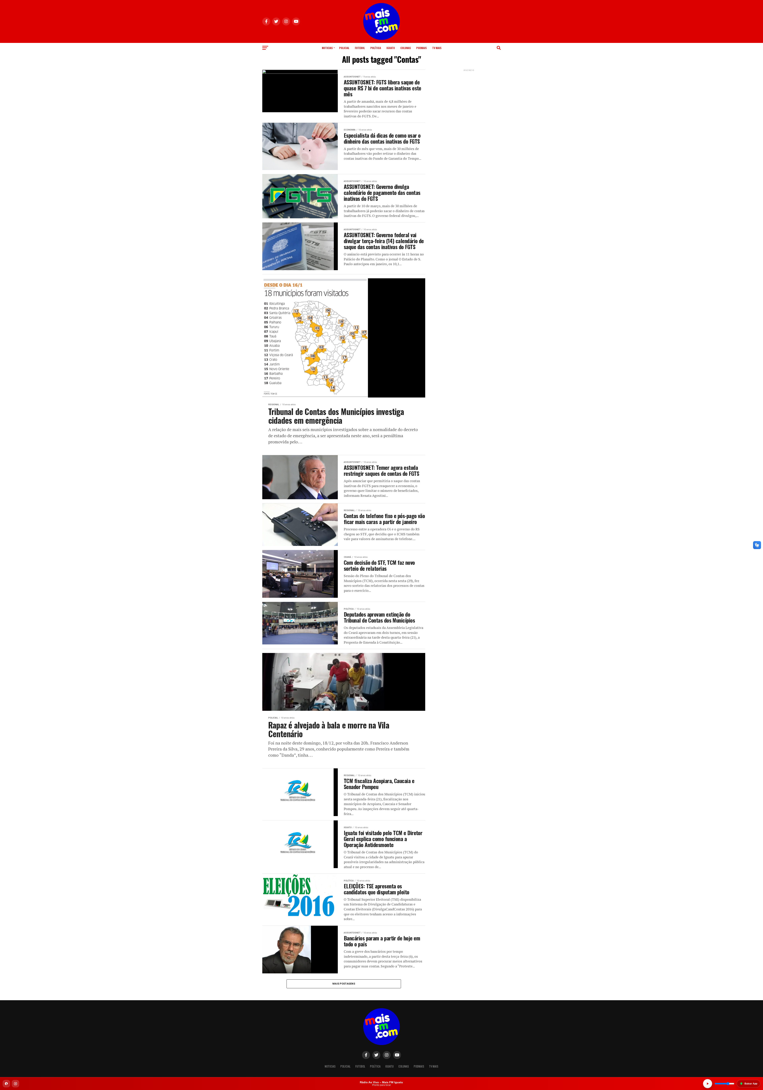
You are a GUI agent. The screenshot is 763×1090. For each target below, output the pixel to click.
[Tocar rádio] (707, 1083)
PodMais (421, 48)
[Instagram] (15, 1083)
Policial (344, 48)
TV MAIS (436, 48)
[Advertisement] (469, 97)
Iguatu (390, 48)
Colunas (405, 48)
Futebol (360, 48)
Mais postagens (343, 983)
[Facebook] (6, 1083)
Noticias (327, 48)
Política (375, 48)
